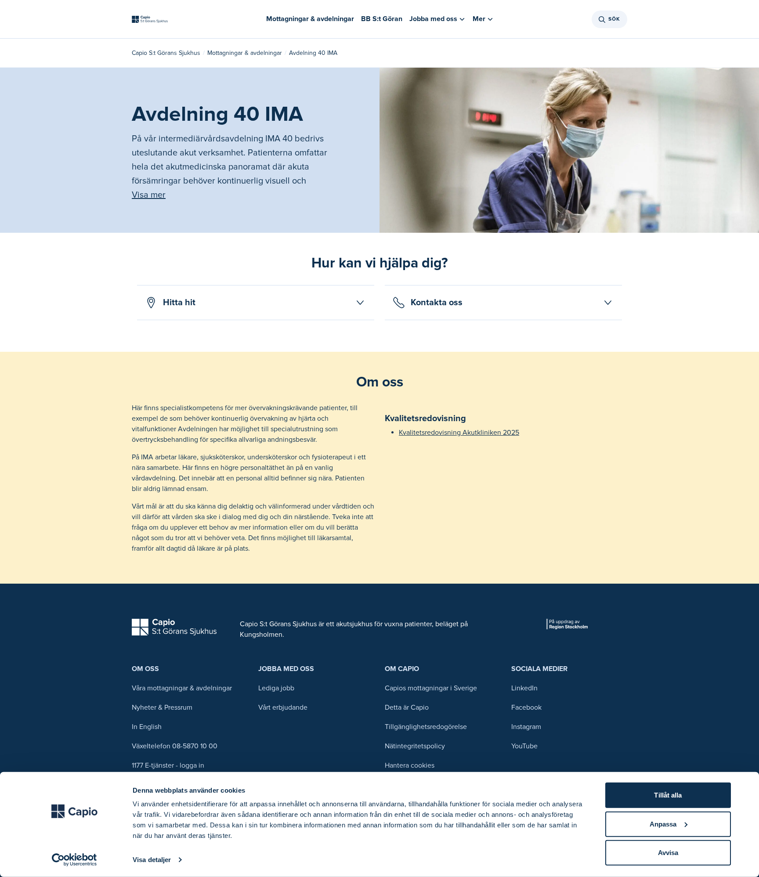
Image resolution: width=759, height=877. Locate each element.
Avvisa (668, 852)
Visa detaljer (152, 859)
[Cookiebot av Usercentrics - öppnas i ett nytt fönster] (74, 859)
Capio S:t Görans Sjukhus (166, 53)
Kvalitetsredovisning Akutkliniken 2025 (459, 432)
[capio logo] (174, 627)
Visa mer (149, 195)
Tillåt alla (668, 795)
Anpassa (663, 823)
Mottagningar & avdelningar (244, 53)
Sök (614, 19)
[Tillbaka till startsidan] (150, 19)
